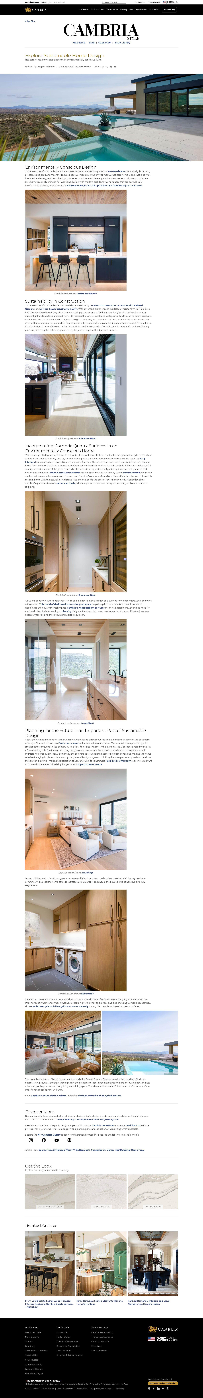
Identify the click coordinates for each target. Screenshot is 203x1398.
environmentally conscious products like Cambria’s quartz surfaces (104, 185)
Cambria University (34, 1364)
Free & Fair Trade (33, 1332)
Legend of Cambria (34, 1369)
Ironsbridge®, (98, 1150)
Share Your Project (34, 1374)
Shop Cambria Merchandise (69, 1355)
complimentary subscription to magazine (88, 1119)
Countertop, (45, 1150)
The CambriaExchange (102, 1337)
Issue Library (122, 43)
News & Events (32, 1337)
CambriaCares (140, 2)
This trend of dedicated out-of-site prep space (65, 604)
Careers (28, 1341)
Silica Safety (96, 1346)
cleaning (67, 611)
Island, (110, 1150)
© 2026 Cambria (31, 1389)
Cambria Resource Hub (102, 1332)
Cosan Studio (125, 305)
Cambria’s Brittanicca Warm (64, 472)
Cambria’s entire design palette (48, 1095)
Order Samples (46, 2)
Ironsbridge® (87, 723)
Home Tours (137, 1150)
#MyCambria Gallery (49, 1135)
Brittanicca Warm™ (87, 294)
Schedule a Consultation (68, 1346)
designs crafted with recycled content (99, 1095)
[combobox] (116, 2)
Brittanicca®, (83, 1150)
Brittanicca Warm (87, 438)
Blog (92, 43)
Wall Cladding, (123, 1150)
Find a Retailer (63, 1337)
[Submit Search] (103, 2)
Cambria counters (68, 743)
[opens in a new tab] (103, 67)
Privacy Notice (48, 1389)
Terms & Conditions (65, 1389)
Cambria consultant (103, 1125)
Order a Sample (64, 1351)
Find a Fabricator (99, 1351)
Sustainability (31, 1355)
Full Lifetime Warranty (118, 761)
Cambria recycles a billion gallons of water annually (59, 1006)
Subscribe (104, 43)
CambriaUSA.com (32, 2)
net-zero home (116, 171)
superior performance (90, 764)
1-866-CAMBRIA (154, 2)
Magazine (79, 42)
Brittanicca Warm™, (63, 1150)
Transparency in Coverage (100, 1389)
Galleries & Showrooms (67, 1341)
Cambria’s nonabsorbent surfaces (86, 608)
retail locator (133, 1125)
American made (66, 483)
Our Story (30, 1346)
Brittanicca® (87, 994)
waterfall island (131, 472)
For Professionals (59, 2)
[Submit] (103, 2)
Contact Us (62, 1332)
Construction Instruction (103, 305)
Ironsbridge (87, 873)
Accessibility (82, 1389)
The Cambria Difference (36, 1351)
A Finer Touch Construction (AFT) (58, 309)
